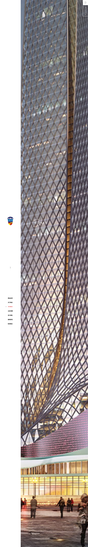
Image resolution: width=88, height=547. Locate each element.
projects (85, 10)
